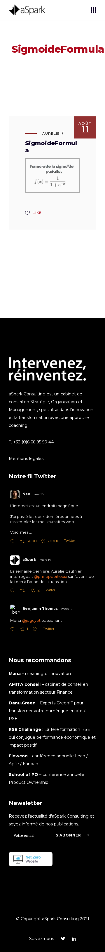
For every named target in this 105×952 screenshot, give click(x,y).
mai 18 (38, 494)
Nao (26, 494)
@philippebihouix (50, 576)
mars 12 (66, 609)
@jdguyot (31, 620)
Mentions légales (26, 458)
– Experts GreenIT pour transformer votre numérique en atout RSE (48, 710)
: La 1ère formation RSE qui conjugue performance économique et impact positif (52, 737)
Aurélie (51, 133)
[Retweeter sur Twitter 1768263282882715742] (24, 591)
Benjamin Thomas (40, 608)
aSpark (29, 559)
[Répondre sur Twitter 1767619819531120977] (14, 629)
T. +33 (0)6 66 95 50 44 (31, 442)
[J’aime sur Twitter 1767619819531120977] (36, 629)
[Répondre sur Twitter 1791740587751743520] (14, 541)
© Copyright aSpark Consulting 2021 (52, 918)
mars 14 (45, 560)
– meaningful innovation (40, 673)
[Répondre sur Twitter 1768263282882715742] (14, 591)
